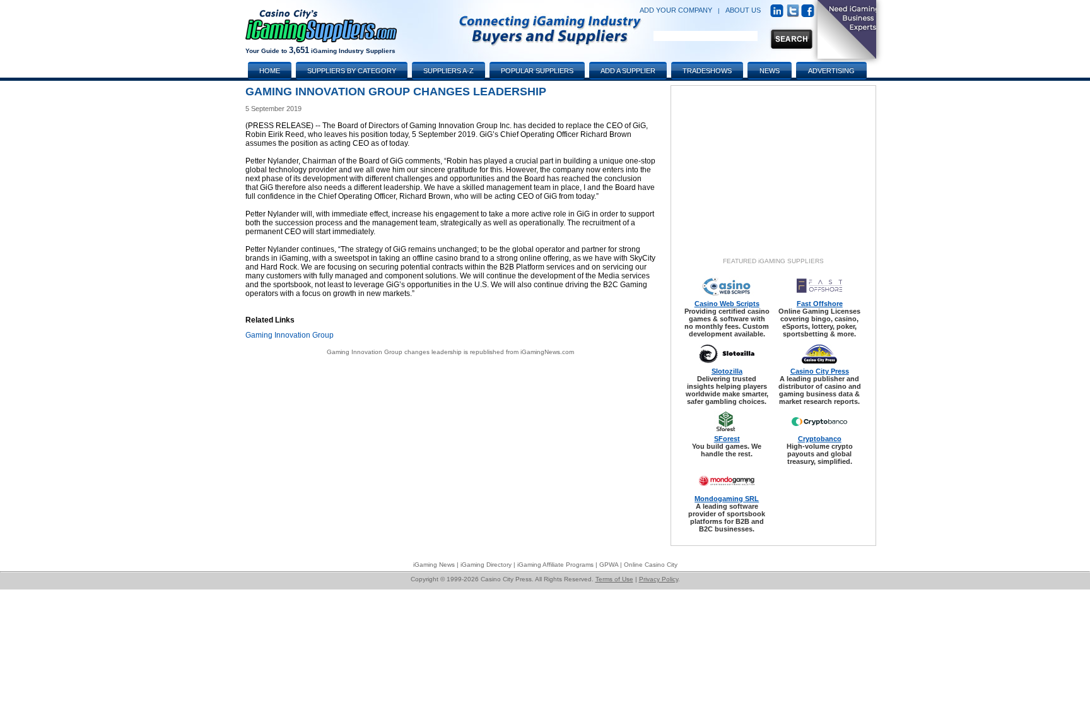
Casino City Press (819, 371)
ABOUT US (743, 10)
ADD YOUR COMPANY (676, 10)
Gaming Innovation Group (289, 335)
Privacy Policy (658, 579)
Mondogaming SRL (726, 498)
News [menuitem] (769, 70)
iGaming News (434, 564)
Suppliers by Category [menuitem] (351, 70)
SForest (727, 438)
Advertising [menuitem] (831, 70)
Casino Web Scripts (726, 303)
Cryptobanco (819, 438)
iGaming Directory (486, 564)
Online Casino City (650, 564)
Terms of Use (614, 579)
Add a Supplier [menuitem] (628, 70)
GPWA (608, 564)
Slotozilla (727, 371)
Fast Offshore (820, 303)
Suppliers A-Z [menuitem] (448, 70)
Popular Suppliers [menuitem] (537, 70)
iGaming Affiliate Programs (555, 564)
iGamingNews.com (547, 351)
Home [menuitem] (269, 70)
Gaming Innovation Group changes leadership (394, 351)
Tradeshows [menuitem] (707, 70)
